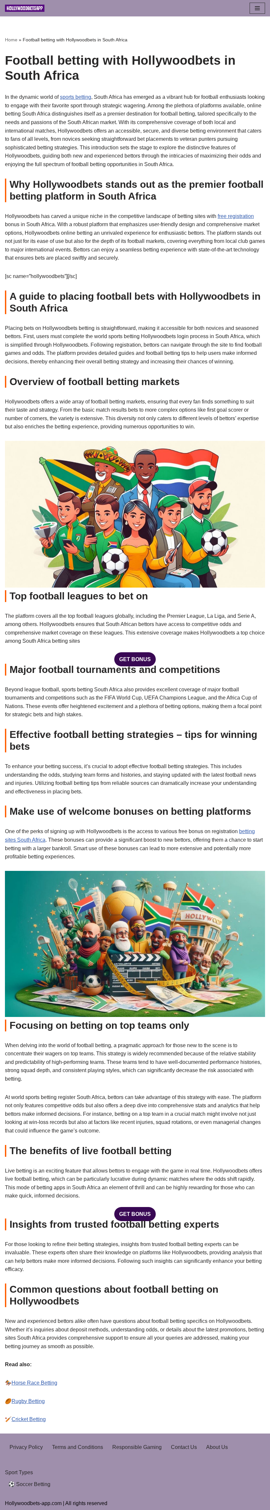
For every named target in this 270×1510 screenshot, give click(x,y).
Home (11, 39)
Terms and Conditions (77, 1447)
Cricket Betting (29, 1419)
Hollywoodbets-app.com (33, 1503)
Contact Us (184, 1447)
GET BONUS (135, 659)
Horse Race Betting (34, 1383)
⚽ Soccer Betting (29, 1484)
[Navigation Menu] (257, 8)
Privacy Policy (26, 1447)
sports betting (75, 97)
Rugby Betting (28, 1401)
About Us (217, 1447)
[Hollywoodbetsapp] (24, 8)
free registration (236, 216)
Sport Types (19, 1472)
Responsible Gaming (137, 1447)
